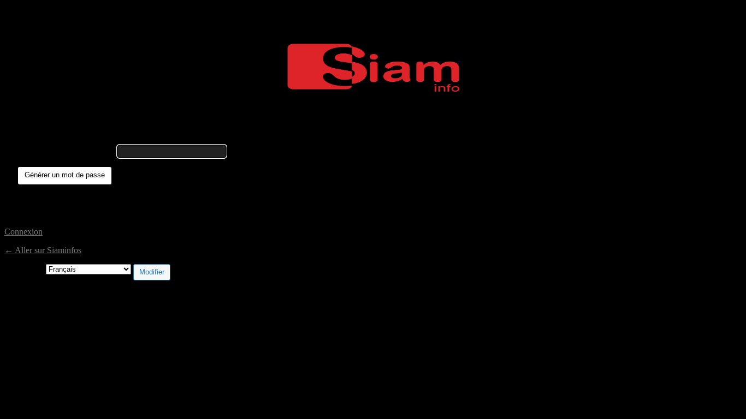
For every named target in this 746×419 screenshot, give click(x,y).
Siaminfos (373, 68)
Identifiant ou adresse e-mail (66, 150)
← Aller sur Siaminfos (42, 250)
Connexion (23, 231)
